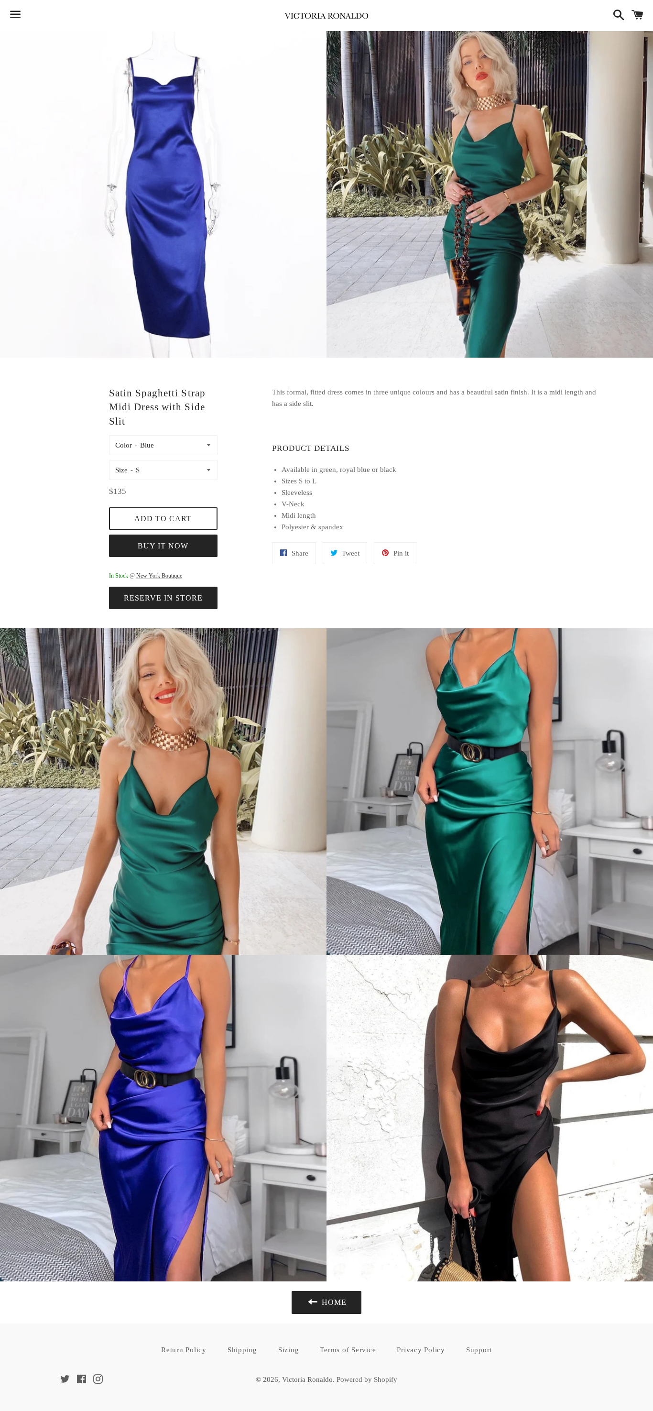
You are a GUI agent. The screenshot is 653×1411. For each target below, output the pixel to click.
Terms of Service (348, 1350)
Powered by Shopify (367, 1379)
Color (123, 445)
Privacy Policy (421, 1350)
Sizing (288, 1350)
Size (121, 470)
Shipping (242, 1350)
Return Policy (184, 1350)
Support (479, 1350)
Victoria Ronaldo (307, 1379)
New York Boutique (159, 575)
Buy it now (163, 546)
